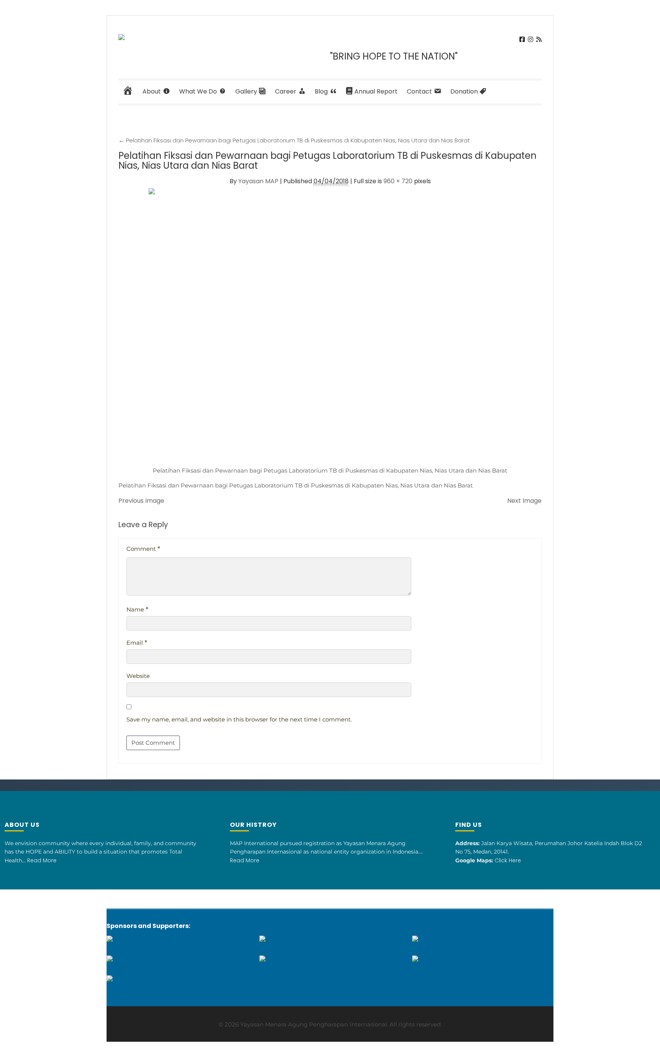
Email (136, 642)
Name (137, 609)
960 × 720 (397, 181)
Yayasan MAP (258, 181)
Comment (143, 548)
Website (138, 675)
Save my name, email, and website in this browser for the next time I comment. (239, 719)
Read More (42, 860)
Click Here (508, 860)
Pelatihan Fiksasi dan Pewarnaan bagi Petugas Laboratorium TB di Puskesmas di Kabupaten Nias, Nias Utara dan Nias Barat (294, 140)
